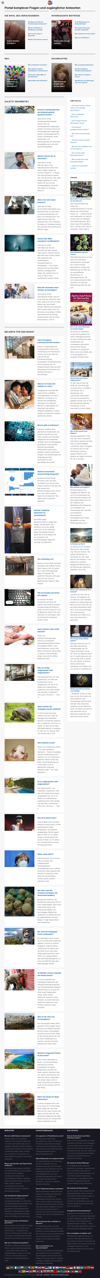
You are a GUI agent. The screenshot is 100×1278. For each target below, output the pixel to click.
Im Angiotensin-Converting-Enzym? (79, 1210)
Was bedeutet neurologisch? (80, 487)
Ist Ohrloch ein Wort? (77, 544)
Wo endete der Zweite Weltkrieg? (78, 1163)
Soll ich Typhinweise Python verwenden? (49, 1188)
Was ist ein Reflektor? (82, 37)
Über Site (39, 1275)
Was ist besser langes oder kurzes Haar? (60, 84)
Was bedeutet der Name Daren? (77, 1188)
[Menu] (2, 2)
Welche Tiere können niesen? (38, 39)
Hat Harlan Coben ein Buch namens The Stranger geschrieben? (80, 108)
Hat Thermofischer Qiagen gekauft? (16, 1195)
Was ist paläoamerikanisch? (84, 65)
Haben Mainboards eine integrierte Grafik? (50, 1158)
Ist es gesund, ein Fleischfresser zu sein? (50, 1136)
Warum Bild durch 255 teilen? (38, 80)
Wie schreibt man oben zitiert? (85, 33)
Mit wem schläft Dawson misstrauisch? (18, 1136)
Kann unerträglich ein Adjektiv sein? (79, 1233)
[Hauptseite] (50, 3)
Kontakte (46, 1275)
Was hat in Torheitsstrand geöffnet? (17, 1243)
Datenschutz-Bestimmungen (60, 1275)
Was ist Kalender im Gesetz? (37, 65)
